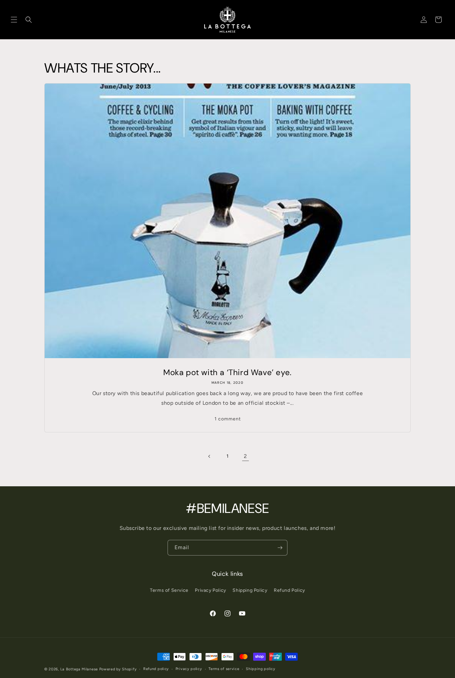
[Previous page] (209, 456)
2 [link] (245, 456)
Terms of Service (169, 590)
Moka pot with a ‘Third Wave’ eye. (227, 372)
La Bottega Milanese (79, 669)
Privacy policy (189, 669)
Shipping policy (260, 669)
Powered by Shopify (118, 669)
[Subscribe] (279, 548)
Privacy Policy (210, 590)
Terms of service (224, 669)
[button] (14, 19)
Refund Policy (289, 590)
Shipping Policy (249, 590)
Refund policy (156, 669)
